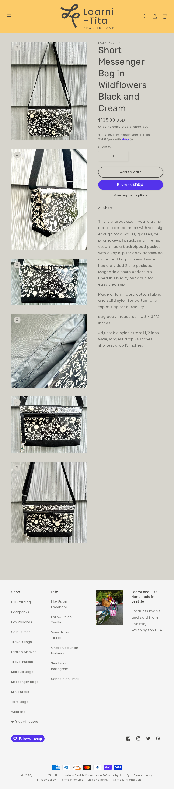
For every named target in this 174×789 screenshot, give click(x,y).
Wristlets (18, 712)
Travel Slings (21, 642)
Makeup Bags (22, 672)
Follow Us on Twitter (61, 620)
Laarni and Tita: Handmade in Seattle (58, 775)
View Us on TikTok (60, 635)
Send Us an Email (65, 679)
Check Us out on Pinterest (64, 650)
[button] (9, 16)
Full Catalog (21, 602)
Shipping (105, 126)
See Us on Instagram (60, 666)
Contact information (127, 780)
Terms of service (71, 780)
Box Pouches (21, 622)
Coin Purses (21, 632)
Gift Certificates (24, 721)
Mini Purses (20, 692)
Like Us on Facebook (59, 604)
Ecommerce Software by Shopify (107, 775)
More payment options (130, 195)
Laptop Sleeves (24, 652)
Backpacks (20, 612)
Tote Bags (19, 702)
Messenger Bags (25, 682)
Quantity (104, 147)
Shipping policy (98, 780)
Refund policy (143, 775)
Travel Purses (22, 662)
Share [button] (108, 208)
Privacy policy (46, 780)
